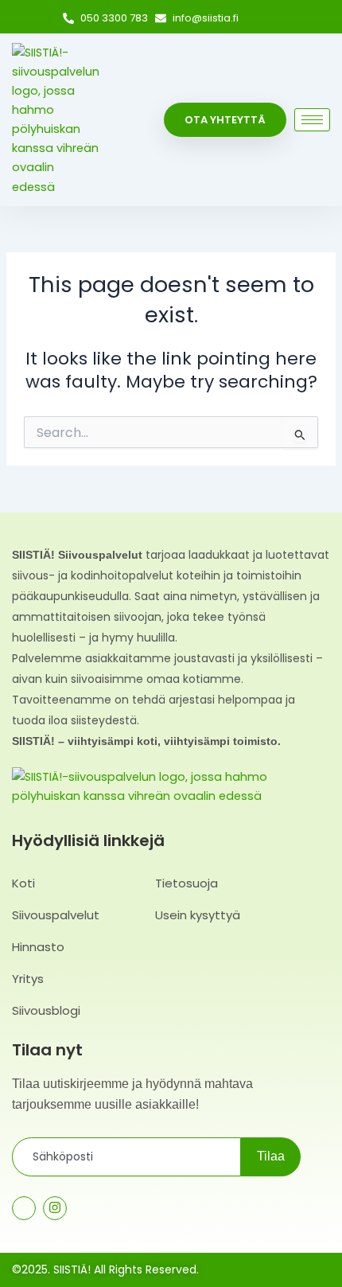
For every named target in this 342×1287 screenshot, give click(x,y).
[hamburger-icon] (312, 119)
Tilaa (271, 1156)
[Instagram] (278, 19)
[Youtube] (86, 1209)
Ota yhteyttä (225, 119)
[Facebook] (256, 19)
